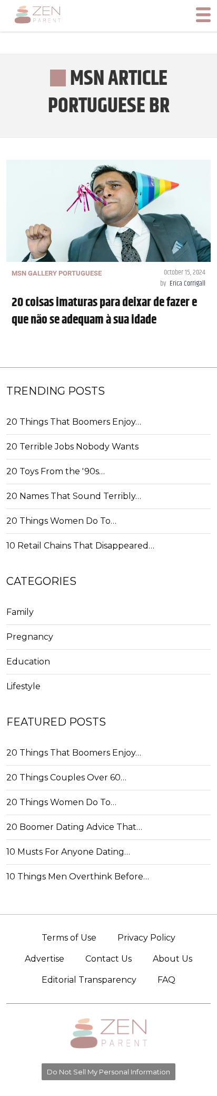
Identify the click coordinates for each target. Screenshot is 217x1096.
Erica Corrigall (187, 283)
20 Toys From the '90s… (55, 471)
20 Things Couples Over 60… (66, 777)
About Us (172, 959)
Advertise (44, 959)
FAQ (166, 980)
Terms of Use (69, 938)
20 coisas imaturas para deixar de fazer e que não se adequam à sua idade (104, 311)
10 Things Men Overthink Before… (77, 877)
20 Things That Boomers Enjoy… (73, 422)
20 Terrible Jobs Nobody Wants (72, 447)
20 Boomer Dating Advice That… (74, 827)
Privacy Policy (146, 938)
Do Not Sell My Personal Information (108, 1072)
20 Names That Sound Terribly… (73, 496)
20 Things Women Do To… (61, 521)
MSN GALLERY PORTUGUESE (57, 273)
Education (28, 662)
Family (20, 612)
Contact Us (108, 959)
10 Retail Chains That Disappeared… (80, 546)
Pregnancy (29, 637)
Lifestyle (23, 686)
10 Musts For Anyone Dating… (68, 852)
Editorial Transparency (89, 980)
